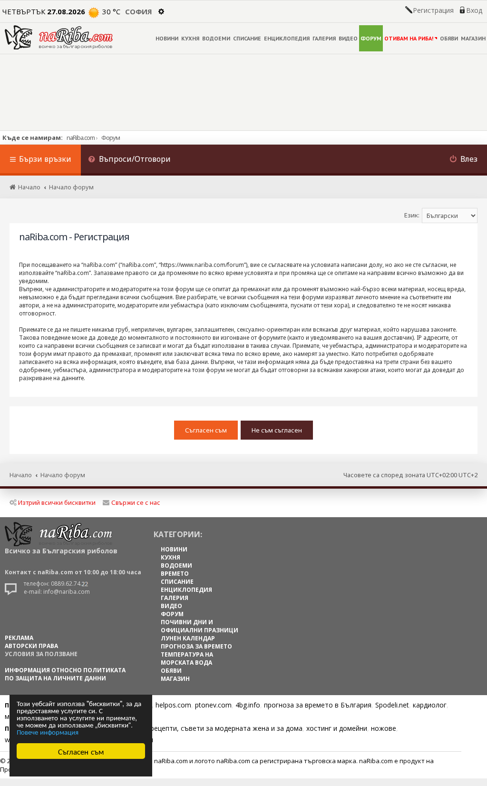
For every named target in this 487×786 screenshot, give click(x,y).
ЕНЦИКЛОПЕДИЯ (287, 38)
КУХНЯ (190, 38)
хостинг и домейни (336, 728)
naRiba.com (81, 137)
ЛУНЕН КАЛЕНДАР (188, 638)
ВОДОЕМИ (216, 38)
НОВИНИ (167, 38)
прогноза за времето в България (317, 704)
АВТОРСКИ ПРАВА (31, 646)
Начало (21, 475)
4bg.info (247, 704)
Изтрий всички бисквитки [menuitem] (57, 502)
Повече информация (47, 731)
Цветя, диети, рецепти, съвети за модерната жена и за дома (202, 728)
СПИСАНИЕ (247, 38)
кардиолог (430, 704)
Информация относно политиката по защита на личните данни (65, 674)
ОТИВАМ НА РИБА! (408, 38)
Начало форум (62, 475)
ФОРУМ (370, 38)
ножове (383, 728)
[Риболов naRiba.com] (59, 37)
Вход (474, 10)
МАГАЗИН (473, 38)
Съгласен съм (81, 751)
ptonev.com (213, 704)
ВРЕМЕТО (175, 574)
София (138, 11)
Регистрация (433, 10)
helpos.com (173, 704)
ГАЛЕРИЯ (324, 38)
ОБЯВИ (449, 38)
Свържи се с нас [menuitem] (135, 502)
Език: (411, 215)
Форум (110, 137)
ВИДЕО (348, 38)
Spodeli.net (392, 704)
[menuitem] (129, 160)
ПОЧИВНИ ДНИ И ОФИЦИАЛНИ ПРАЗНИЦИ (199, 626)
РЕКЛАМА (19, 638)
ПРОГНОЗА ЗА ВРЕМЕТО (196, 646)
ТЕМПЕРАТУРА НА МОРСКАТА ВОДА (187, 658)
